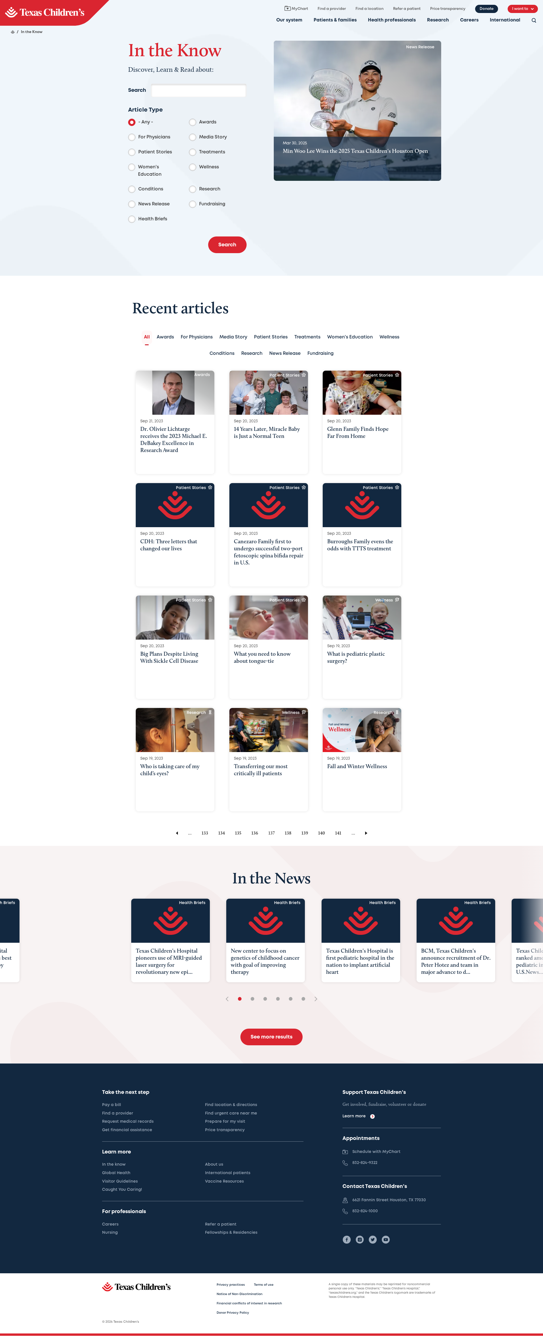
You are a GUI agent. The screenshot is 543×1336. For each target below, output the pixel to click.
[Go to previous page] (176, 833)
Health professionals (392, 20)
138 (288, 833)
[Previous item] (229, 999)
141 (338, 833)
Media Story (213, 137)
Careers (469, 20)
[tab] (147, 337)
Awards (207, 122)
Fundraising (212, 204)
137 (271, 833)
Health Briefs (152, 219)
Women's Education (149, 171)
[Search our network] (534, 20)
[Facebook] (346, 1239)
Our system (289, 20)
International (505, 20)
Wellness (209, 167)
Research (438, 20)
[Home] (13, 32)
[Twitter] (373, 1239)
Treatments (212, 152)
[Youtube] (386, 1239)
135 (238, 833)
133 (205, 833)
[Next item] (314, 999)
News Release (154, 204)
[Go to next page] (367, 833)
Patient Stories (155, 152)
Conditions (150, 189)
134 (221, 833)
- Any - (145, 122)
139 (304, 833)
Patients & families (335, 20)
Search (137, 90)
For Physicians (154, 137)
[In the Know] (54, 13)
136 (254, 833)
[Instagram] (359, 1239)
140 (321, 833)
